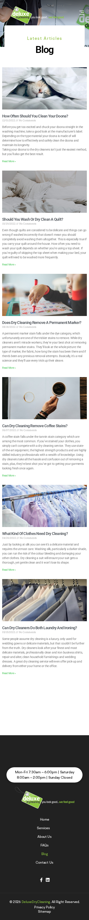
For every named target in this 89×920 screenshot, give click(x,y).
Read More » (9, 161)
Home (44, 819)
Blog (44, 854)
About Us (44, 836)
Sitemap (44, 911)
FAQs (44, 845)
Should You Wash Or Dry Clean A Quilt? (32, 219)
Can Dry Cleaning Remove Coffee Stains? (35, 426)
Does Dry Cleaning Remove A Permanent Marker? (41, 322)
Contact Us (44, 862)
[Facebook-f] (41, 880)
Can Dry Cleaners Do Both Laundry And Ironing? (39, 628)
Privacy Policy (44, 907)
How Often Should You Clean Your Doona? (35, 116)
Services (43, 828)
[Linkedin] (48, 880)
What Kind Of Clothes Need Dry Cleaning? (35, 533)
